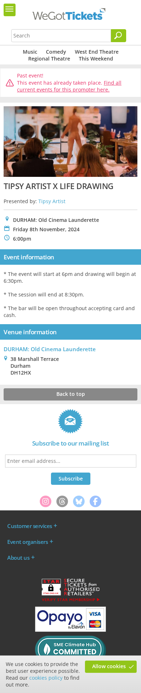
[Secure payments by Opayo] (70, 630)
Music (30, 51)
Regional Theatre (49, 58)
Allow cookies (109, 666)
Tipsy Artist (51, 201)
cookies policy (46, 677)
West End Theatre (97, 51)
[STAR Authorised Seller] (70, 601)
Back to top (70, 393)
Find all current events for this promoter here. (69, 86)
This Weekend (96, 58)
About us (18, 557)
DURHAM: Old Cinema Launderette (50, 349)
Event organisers (27, 541)
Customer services (29, 525)
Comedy (56, 51)
